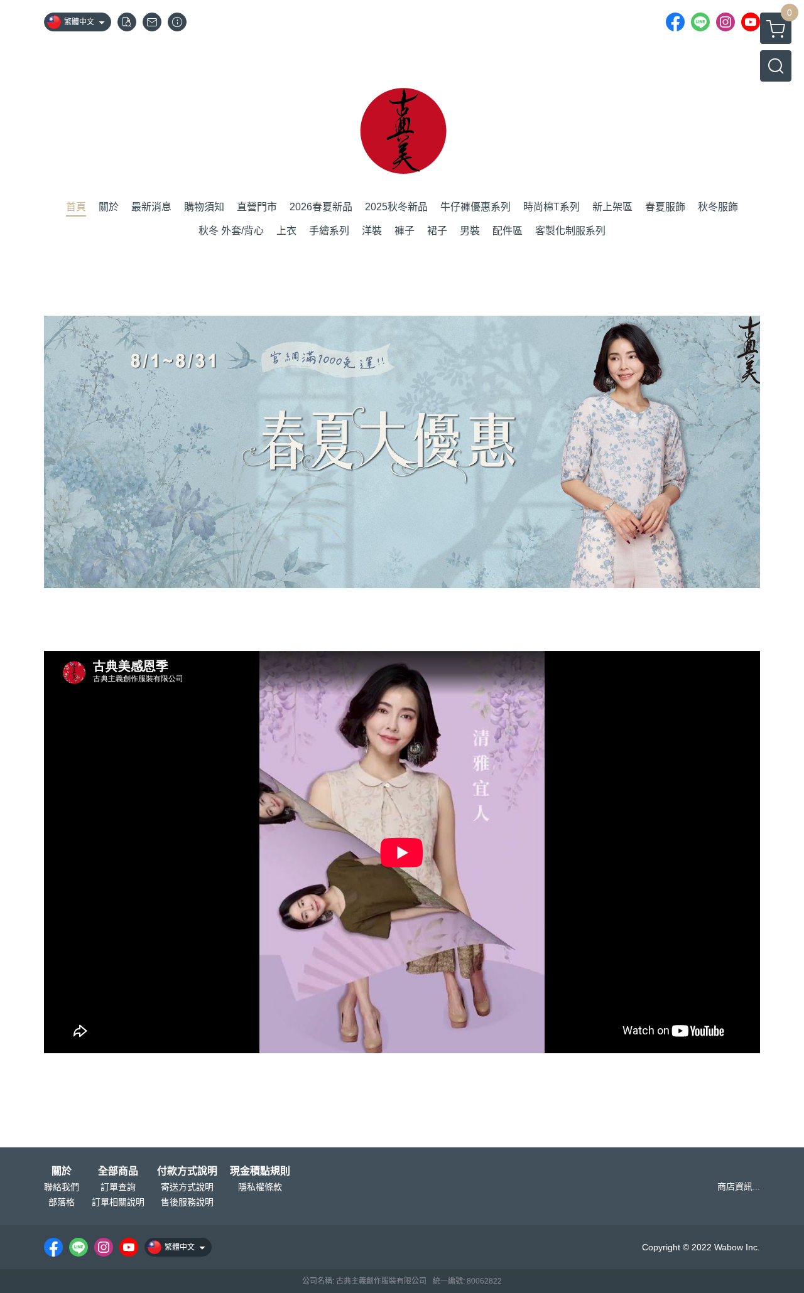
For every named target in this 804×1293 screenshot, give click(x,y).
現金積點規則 (260, 1171)
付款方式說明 (187, 1171)
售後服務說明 (187, 1202)
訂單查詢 (118, 1187)
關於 (62, 1171)
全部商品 (118, 1171)
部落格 (61, 1202)
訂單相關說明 (118, 1202)
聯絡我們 (61, 1187)
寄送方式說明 (187, 1187)
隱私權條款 (260, 1187)
